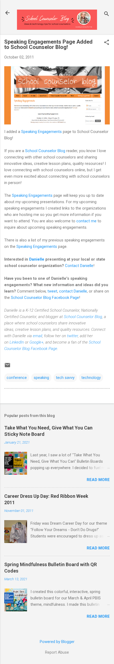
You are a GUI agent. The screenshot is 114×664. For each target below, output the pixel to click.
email (37, 335)
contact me (86, 221)
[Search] (106, 14)
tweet (52, 291)
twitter (72, 335)
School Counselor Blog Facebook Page (45, 297)
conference (17, 377)
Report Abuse (57, 652)
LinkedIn (17, 342)
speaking (41, 377)
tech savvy (65, 377)
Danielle (36, 259)
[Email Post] (7, 367)
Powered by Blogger (57, 641)
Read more (98, 479)
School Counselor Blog (45, 150)
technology (91, 377)
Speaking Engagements (41, 131)
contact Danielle (73, 291)
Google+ (36, 342)
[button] (106, 43)
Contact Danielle (79, 265)
